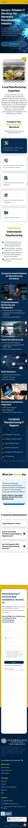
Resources (4, 790)
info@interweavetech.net (10, 803)
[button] (26, 2)
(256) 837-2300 (8, 801)
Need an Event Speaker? (8, 787)
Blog (2, 793)
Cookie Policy (5, 773)
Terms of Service (6, 770)
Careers (3, 784)
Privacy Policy (5, 767)
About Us (4, 781)
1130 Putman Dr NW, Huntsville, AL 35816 (14, 807)
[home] (4, 2)
